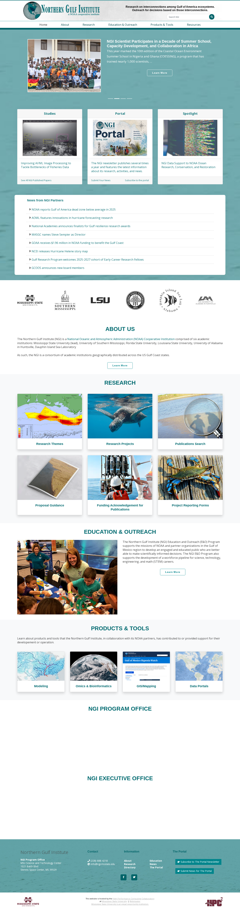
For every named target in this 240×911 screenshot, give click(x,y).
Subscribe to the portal (137, 180)
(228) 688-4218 (99, 860)
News (153, 864)
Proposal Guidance (49, 505)
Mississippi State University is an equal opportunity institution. (120, 904)
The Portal (156, 867)
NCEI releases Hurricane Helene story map (60, 251)
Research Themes (49, 444)
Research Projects (120, 444)
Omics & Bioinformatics (94, 686)
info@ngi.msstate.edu (103, 864)
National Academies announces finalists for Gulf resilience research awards (81, 226)
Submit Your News (100, 180)
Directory (130, 867)
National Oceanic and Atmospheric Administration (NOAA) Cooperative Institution (121, 339)
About (128, 860)
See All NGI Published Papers (36, 180)
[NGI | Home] (69, 11)
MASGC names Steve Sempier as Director (59, 234)
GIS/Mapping (146, 686)
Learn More (159, 72)
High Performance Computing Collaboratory (133, 898)
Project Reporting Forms (190, 505)
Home (43, 25)
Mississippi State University (114, 901)
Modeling (41, 686)
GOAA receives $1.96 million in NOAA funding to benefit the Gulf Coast (78, 243)
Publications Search (190, 444)
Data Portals (199, 686)
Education (156, 860)
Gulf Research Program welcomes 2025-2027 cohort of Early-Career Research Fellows (88, 259)
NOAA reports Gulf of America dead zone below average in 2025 (74, 209)
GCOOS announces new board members (58, 268)
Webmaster (134, 901)
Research (129, 864)
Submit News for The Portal (196, 871)
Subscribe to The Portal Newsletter (199, 861)
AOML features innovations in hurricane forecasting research (72, 218)
